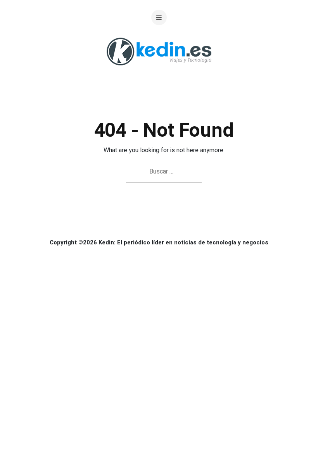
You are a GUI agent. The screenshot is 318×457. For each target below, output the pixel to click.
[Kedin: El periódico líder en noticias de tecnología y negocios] (159, 71)
